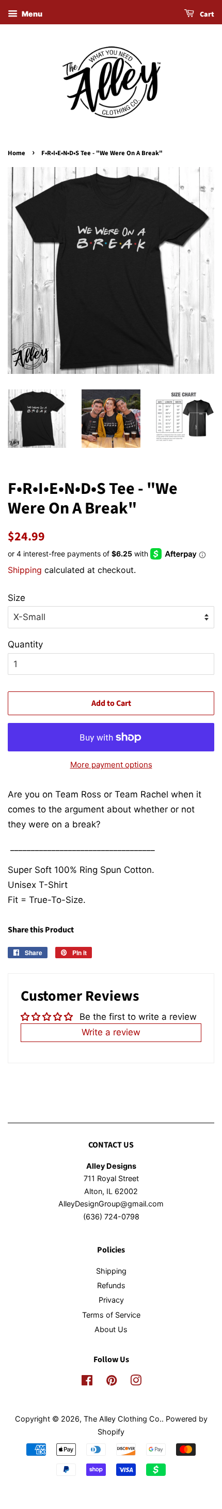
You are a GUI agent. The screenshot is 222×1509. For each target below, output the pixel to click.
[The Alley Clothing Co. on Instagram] (135, 1382)
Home (16, 153)
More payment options (111, 764)
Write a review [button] (111, 1032)
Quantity (25, 644)
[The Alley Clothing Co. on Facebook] (87, 1382)
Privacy (111, 1299)
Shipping (25, 570)
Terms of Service (111, 1314)
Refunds (111, 1285)
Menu (31, 13)
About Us (111, 1329)
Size (16, 598)
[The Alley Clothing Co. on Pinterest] (111, 1382)
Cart (206, 14)
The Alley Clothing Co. (123, 1418)
